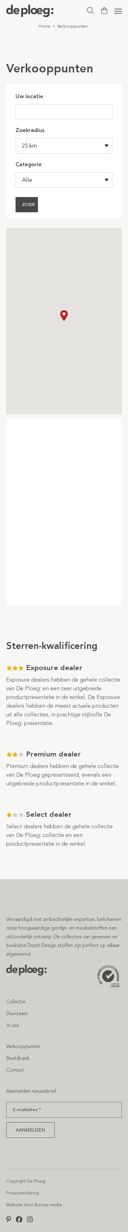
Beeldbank (17, 1058)
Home (44, 26)
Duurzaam (17, 1013)
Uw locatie (29, 96)
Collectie (15, 1001)
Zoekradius (30, 130)
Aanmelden (30, 1130)
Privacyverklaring (22, 1193)
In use (12, 1025)
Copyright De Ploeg (25, 1181)
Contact (15, 1070)
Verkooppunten (23, 1046)
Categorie (29, 164)
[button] (64, 316)
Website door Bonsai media (34, 1204)
